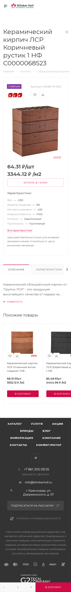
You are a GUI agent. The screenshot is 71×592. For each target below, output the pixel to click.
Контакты (18, 445)
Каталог (15, 423)
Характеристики (49, 269)
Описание (16, 269)
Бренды (27, 430)
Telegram (35, 458)
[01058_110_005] (35, 131)
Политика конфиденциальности (38, 518)
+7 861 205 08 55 (36, 469)
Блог (47, 430)
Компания (51, 437)
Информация (21, 437)
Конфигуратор (48, 445)
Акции (57, 423)
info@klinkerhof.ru (38, 482)
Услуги (37, 423)
